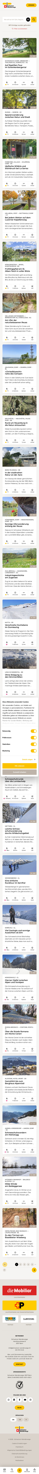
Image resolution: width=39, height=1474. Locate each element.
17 (4, 1270)
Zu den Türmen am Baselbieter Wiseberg (15, 1236)
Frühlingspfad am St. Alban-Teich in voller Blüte (17, 270)
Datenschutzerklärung (19, 1453)
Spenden (31, 5)
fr (20, 1419)
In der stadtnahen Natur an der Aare (13, 474)
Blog (19, 1407)
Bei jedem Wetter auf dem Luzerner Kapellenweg (18, 219)
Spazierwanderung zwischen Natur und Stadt (17, 116)
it (26, 1419)
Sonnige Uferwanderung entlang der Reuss (17, 525)
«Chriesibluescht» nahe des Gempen (13, 373)
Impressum (19, 1447)
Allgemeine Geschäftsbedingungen (19, 1450)
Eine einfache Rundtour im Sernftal (15, 882)
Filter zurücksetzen (20, 29)
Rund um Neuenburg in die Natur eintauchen (16, 424)
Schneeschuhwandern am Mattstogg (15, 1134)
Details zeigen (27, 759)
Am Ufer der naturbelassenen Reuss (16, 321)
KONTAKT (19, 1364)
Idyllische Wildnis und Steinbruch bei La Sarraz (16, 167)
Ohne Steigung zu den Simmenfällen (13, 676)
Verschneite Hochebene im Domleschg (16, 626)
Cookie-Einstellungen (19, 1443)
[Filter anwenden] (34, 19)
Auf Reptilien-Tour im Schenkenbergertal (15, 66)
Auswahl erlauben (19, 772)
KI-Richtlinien (19, 1457)
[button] (19, 1470)
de (13, 1419)
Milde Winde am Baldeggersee (13, 1185)
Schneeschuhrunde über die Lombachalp (15, 780)
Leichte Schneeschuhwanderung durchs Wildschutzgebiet (17, 831)
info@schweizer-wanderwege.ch (19, 1348)
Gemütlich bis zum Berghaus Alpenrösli (14, 1082)
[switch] (34, 737)
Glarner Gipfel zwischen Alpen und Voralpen (16, 981)
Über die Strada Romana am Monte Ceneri (16, 1032)
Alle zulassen (19, 766)
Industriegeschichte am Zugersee (14, 576)
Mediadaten (19, 1460)
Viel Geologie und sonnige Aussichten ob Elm (17, 931)
